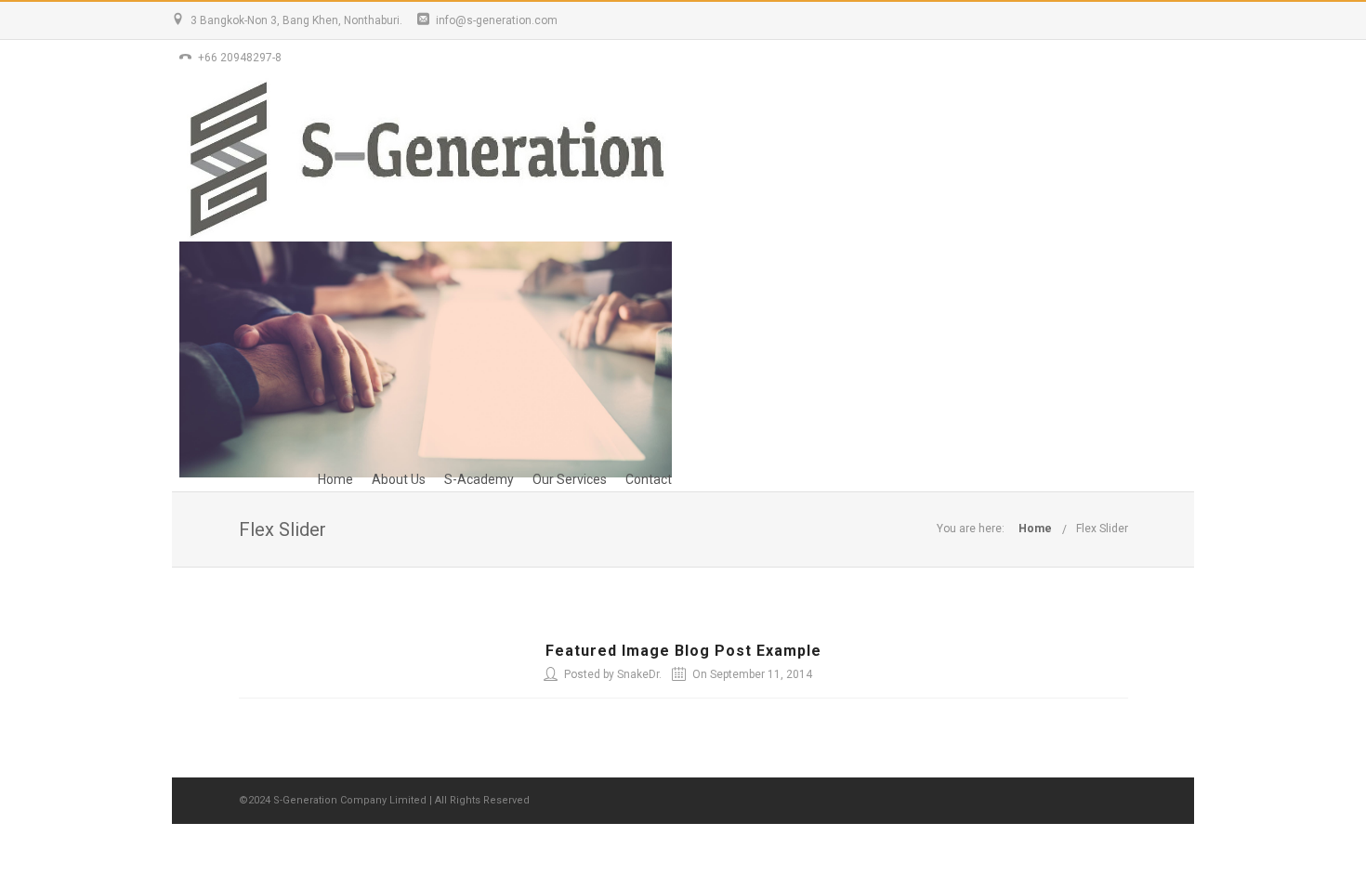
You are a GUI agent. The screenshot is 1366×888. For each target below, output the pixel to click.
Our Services (569, 479)
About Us (399, 479)
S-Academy (479, 479)
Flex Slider (1102, 528)
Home (335, 479)
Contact (648, 479)
